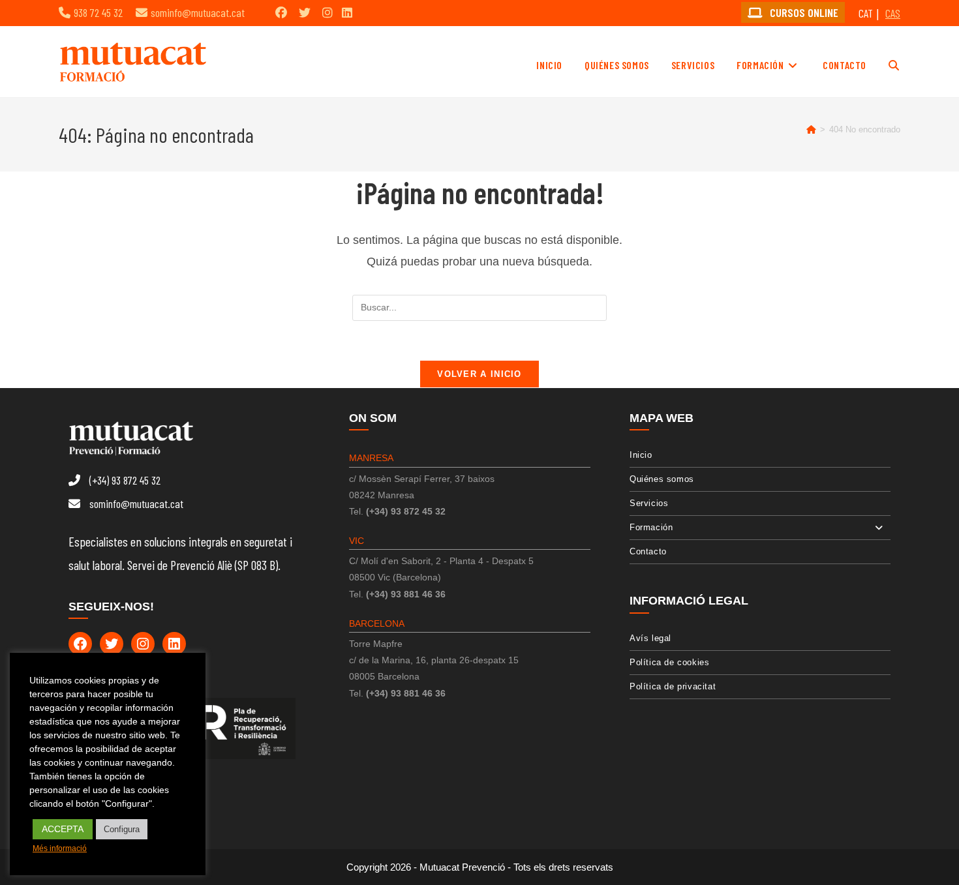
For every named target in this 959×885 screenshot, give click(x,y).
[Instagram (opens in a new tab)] (327, 12)
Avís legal (650, 638)
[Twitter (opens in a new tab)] (305, 12)
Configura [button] (122, 829)
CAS (892, 13)
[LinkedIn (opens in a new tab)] (347, 12)
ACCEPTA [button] (63, 829)
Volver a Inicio (479, 374)
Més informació (60, 848)
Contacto (648, 551)
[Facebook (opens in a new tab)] (281, 12)
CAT (866, 13)
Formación (651, 527)
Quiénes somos (662, 479)
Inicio (641, 455)
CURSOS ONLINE (802, 12)
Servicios (649, 503)
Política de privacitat (673, 686)
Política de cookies (669, 662)
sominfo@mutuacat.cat (198, 12)
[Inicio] (811, 129)
